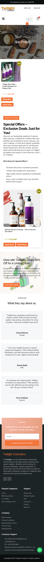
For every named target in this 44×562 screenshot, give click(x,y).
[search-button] (27, 23)
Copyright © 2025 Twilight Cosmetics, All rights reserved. (22, 558)
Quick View (7, 105)
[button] (3, 18)
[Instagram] (9, 479)
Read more (9, 244)
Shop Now (7, 99)
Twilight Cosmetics (14, 454)
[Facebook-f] (5, 479)
